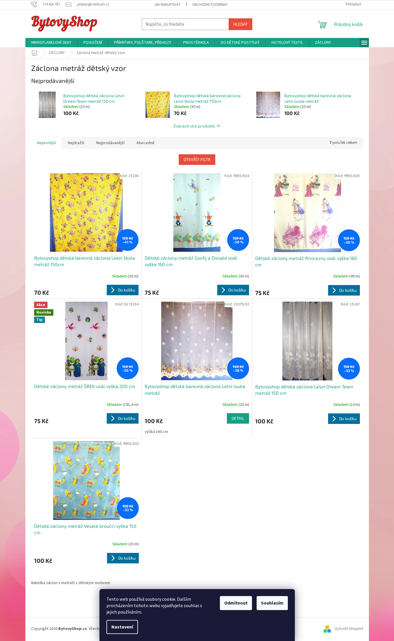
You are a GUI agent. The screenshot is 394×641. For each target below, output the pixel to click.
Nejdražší (76, 143)
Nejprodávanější (110, 143)
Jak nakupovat (167, 4)
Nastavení (122, 627)
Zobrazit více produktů (194, 125)
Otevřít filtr (197, 159)
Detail (238, 418)
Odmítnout (236, 603)
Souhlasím (272, 603)
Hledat (240, 24)
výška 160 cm (156, 432)
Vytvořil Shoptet (349, 629)
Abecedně (145, 143)
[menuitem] (51, 42)
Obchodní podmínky (210, 4)
